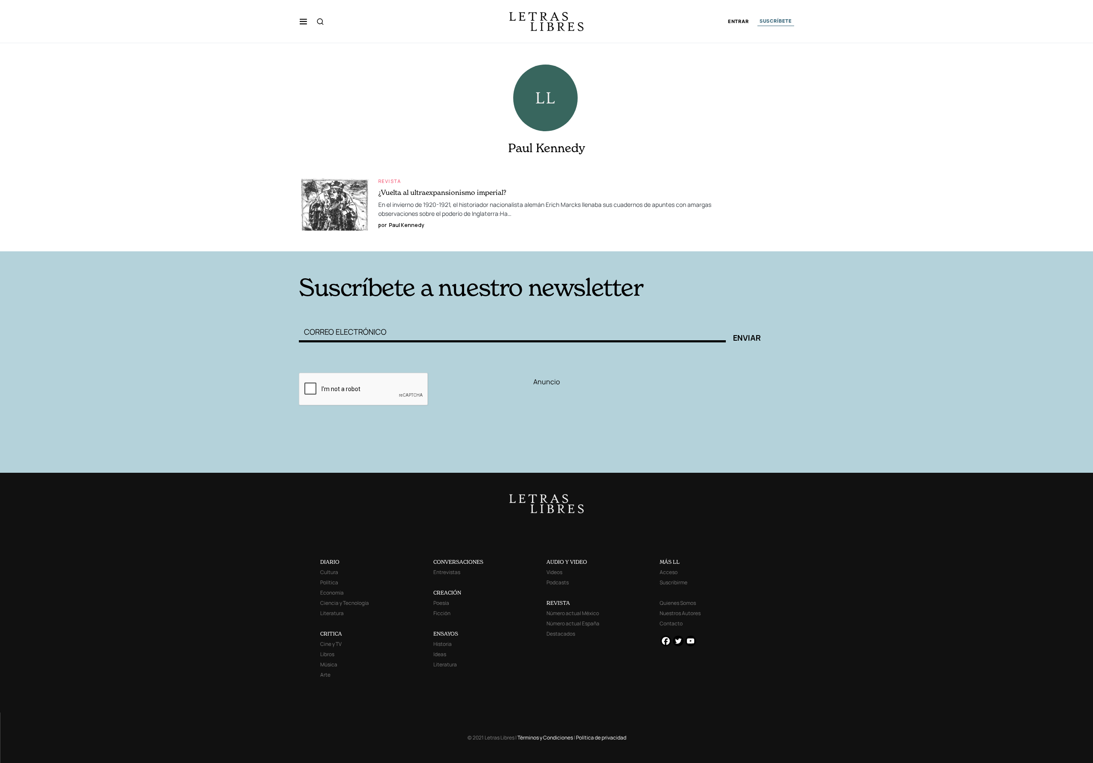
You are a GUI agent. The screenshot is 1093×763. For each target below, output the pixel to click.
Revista (389, 181)
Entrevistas (446, 572)
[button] (303, 21)
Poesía (441, 603)
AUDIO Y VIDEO (566, 562)
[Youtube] (690, 641)
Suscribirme (673, 582)
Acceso (669, 572)
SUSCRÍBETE (776, 21)
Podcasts (557, 582)
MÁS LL (670, 562)
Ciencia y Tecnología (344, 603)
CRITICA (331, 633)
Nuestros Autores (680, 613)
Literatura (332, 613)
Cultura (329, 572)
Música (328, 664)
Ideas (439, 654)
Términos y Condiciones (545, 737)
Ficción (441, 613)
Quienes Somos (678, 603)
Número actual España (572, 623)
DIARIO (329, 562)
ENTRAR (738, 21)
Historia (442, 644)
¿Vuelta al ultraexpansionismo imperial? (442, 192)
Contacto (671, 623)
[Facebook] (665, 641)
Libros (327, 654)
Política (329, 582)
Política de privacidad (601, 737)
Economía (332, 592)
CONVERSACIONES (458, 562)
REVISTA (558, 603)
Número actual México (572, 613)
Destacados (560, 633)
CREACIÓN (447, 592)
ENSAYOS (445, 633)
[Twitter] (678, 641)
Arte (325, 674)
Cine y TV (331, 644)
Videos (554, 572)
